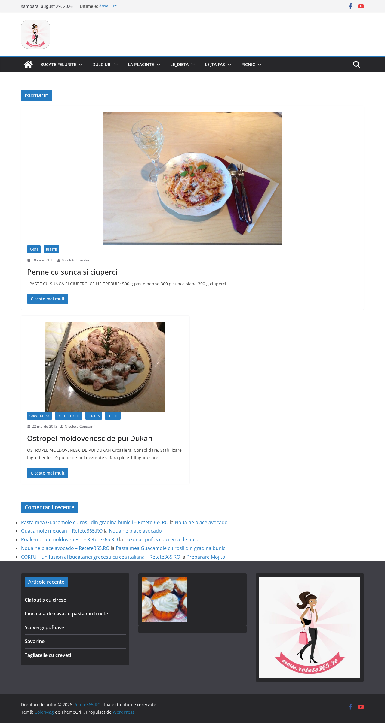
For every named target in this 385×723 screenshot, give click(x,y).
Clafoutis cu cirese (45, 600)
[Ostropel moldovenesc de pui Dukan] (105, 367)
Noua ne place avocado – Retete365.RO (65, 548)
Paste (33, 249)
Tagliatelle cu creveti (48, 655)
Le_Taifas (215, 64)
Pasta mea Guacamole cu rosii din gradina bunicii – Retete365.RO (94, 522)
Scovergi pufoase (44, 627)
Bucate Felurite (58, 64)
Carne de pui (39, 416)
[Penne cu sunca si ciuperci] (192, 179)
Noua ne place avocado (201, 522)
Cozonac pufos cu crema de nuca (161, 539)
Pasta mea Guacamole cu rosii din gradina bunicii (172, 548)
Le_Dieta (179, 64)
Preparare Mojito (205, 557)
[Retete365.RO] (28, 64)
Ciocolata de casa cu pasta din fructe (66, 613)
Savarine (108, 6)
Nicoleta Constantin (78, 260)
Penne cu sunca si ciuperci (72, 272)
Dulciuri (102, 64)
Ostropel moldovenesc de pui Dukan (89, 438)
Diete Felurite (68, 416)
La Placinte (141, 64)
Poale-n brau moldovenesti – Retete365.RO (69, 539)
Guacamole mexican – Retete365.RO (62, 530)
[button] (79, 64)
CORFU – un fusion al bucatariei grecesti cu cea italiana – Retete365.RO (100, 557)
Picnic (248, 64)
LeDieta (94, 416)
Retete (51, 249)
